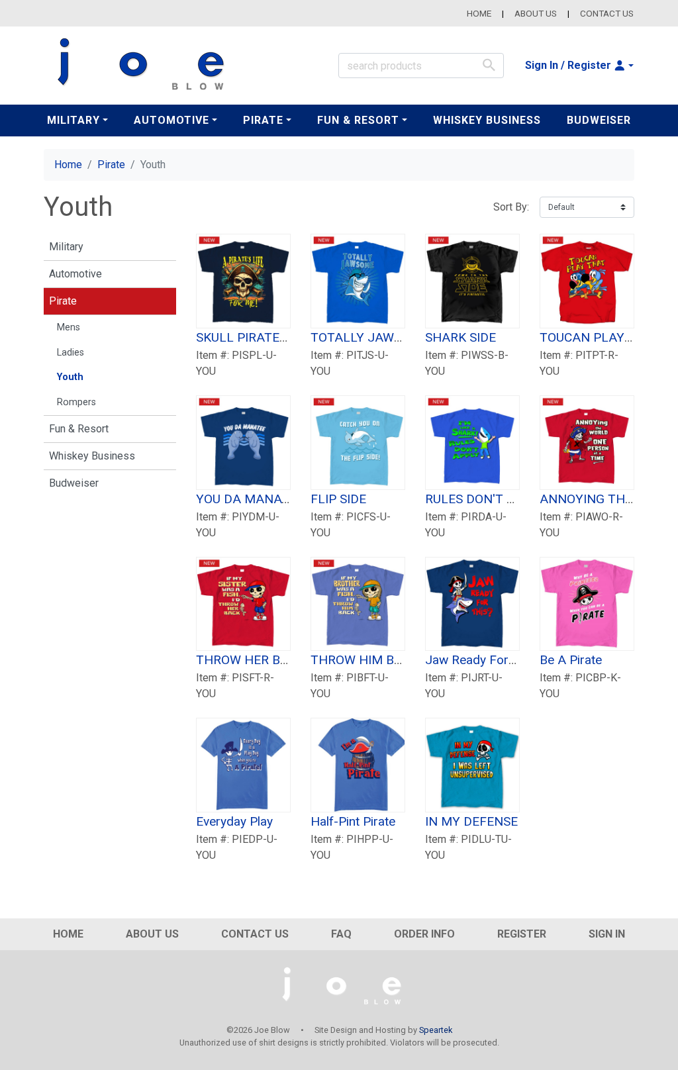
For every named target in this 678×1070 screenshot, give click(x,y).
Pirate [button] (263, 120)
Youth (70, 377)
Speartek (435, 1030)
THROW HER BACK (250, 659)
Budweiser (599, 120)
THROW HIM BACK (364, 659)
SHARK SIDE (460, 337)
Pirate (111, 164)
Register (521, 934)
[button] (579, 65)
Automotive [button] (171, 120)
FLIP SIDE (338, 499)
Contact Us (607, 13)
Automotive (75, 274)
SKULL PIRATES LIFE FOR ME (280, 337)
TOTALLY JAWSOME (369, 337)
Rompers (76, 402)
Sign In (607, 934)
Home (479, 13)
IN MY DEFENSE (471, 821)
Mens (68, 327)
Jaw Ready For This (480, 659)
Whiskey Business (487, 120)
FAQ (341, 934)
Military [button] (73, 120)
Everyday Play (234, 821)
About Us (535, 13)
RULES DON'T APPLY (485, 499)
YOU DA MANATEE (250, 499)
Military (66, 246)
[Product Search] (489, 65)
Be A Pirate (571, 659)
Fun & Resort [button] (358, 120)
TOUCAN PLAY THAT (600, 337)
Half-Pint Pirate (353, 821)
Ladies (70, 352)
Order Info (424, 934)
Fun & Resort (79, 428)
